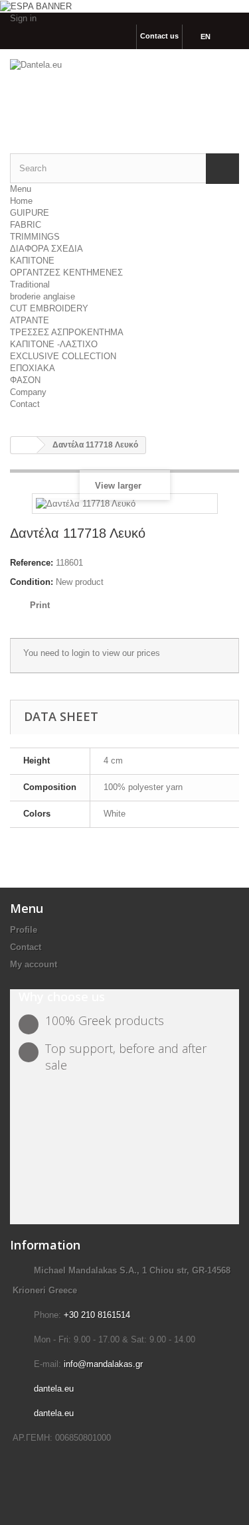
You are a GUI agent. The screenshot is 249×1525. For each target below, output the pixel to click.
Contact (25, 404)
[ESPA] (36, 6)
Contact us (159, 36)
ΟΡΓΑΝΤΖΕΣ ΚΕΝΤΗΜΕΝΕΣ (66, 273)
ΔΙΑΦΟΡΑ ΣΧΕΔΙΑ (46, 249)
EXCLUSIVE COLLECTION (63, 356)
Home (21, 201)
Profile (23, 930)
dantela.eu (54, 1389)
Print (40, 605)
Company (28, 392)
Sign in (23, 18)
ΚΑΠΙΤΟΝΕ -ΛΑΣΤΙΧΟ (54, 344)
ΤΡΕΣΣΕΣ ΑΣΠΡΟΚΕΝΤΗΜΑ (67, 332)
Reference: (31, 563)
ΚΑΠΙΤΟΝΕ (32, 261)
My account (33, 964)
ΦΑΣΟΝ (25, 380)
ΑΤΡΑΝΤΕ (29, 320)
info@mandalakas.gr (103, 1364)
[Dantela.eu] (124, 90)
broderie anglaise (42, 296)
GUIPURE (29, 213)
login (81, 653)
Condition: (31, 582)
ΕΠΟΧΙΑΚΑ (32, 368)
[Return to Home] (24, 445)
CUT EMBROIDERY (49, 308)
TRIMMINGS (35, 237)
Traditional (30, 284)
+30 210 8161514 (97, 1315)
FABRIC (25, 225)
